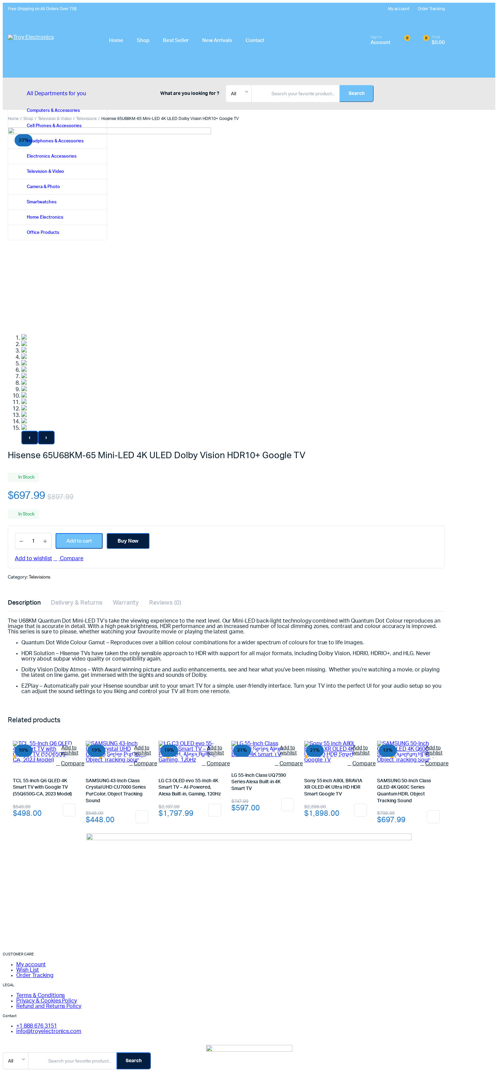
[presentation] (29, 437)
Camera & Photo (43, 187)
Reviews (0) (165, 603)
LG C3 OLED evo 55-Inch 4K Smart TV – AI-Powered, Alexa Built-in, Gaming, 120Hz (190, 787)
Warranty (126, 603)
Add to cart (69, 810)
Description (24, 603)
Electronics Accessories (52, 156)
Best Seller (176, 40)
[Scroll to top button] (482, 1056)
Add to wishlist (33, 558)
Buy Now (128, 541)
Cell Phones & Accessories (54, 126)
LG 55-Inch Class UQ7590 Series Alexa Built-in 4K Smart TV (258, 782)
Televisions (40, 577)
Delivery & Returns (77, 603)
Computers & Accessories (53, 110)
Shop (143, 40)
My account (399, 9)
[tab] (24, 603)
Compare (71, 558)
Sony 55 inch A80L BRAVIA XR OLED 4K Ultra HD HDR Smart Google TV (333, 787)
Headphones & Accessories (55, 141)
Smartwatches (42, 202)
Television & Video (45, 171)
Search (357, 93)
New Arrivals (217, 40)
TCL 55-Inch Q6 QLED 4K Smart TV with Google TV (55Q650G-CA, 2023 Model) (42, 787)
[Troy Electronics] (50, 40)
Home (116, 40)
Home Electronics (45, 217)
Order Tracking (431, 9)
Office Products (43, 232)
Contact (255, 40)
